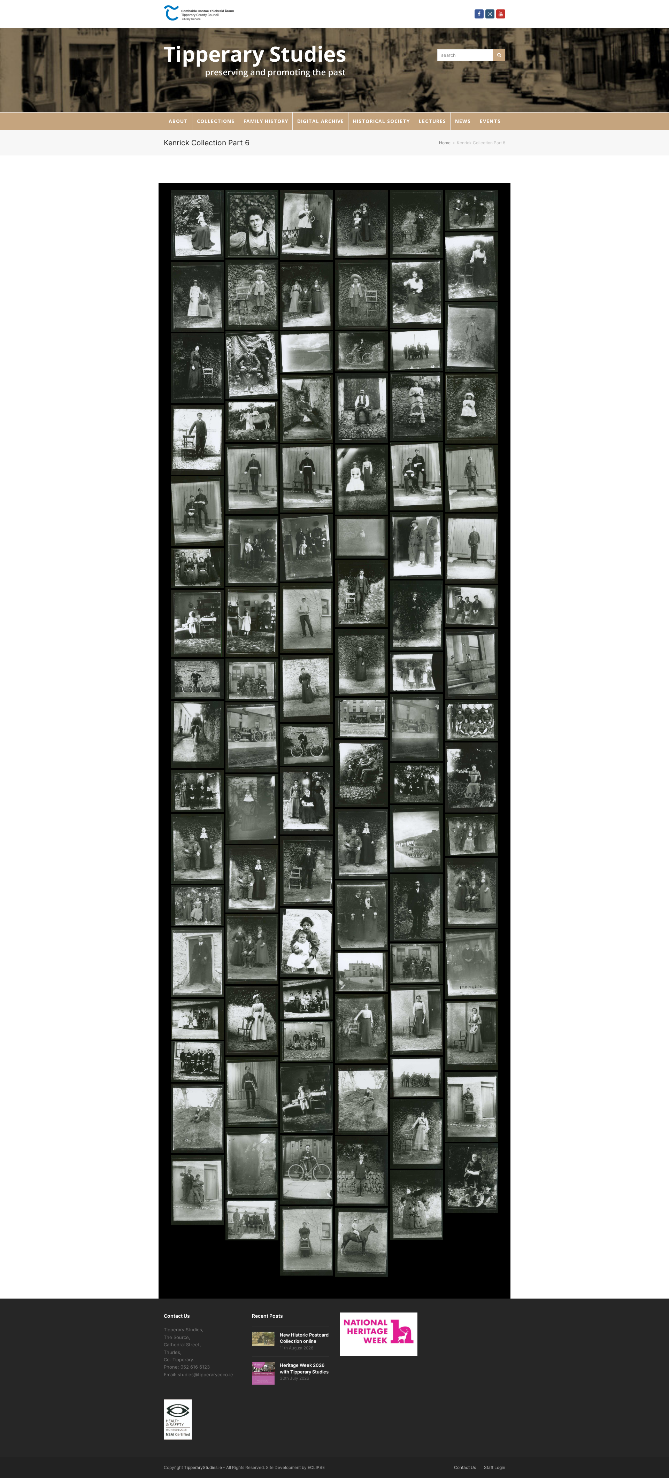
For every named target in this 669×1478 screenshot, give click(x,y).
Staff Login (494, 1467)
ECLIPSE (316, 1467)
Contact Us (465, 1467)
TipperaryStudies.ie (203, 1467)
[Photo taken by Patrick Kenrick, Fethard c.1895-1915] (197, 225)
